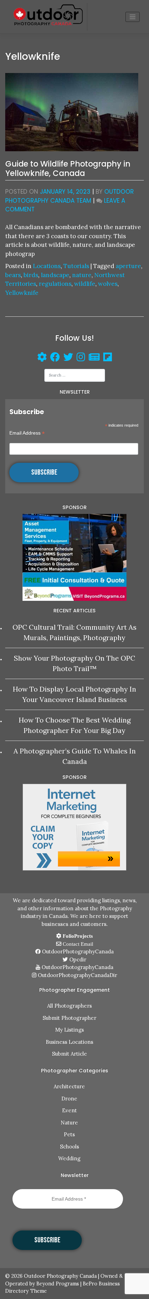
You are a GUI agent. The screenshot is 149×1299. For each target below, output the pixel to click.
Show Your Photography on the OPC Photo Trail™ (74, 663)
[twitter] (68, 358)
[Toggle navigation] (132, 17)
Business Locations (69, 1042)
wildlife (84, 284)
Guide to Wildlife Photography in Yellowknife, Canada (67, 168)
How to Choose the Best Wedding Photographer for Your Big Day (75, 725)
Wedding (69, 1158)
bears (13, 275)
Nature (69, 1122)
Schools (69, 1146)
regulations (55, 284)
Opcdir (77, 959)
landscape (55, 275)
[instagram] (81, 358)
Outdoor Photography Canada (60, 1276)
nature (81, 275)
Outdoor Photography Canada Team (69, 196)
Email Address (27, 433)
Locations (47, 266)
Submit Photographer (69, 1018)
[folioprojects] (42, 358)
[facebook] (53, 358)
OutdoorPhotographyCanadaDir (76, 975)
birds (31, 275)
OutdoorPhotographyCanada (77, 951)
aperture (128, 266)
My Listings (69, 1029)
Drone (69, 1098)
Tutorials (76, 266)
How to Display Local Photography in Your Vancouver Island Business (74, 694)
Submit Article (69, 1053)
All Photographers (69, 1005)
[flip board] (107, 358)
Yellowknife (21, 293)
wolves (107, 284)
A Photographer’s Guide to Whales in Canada (75, 756)
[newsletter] (94, 358)
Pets (69, 1134)
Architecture (69, 1086)
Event (69, 1110)
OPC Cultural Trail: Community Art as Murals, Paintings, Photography (74, 632)
